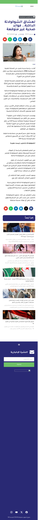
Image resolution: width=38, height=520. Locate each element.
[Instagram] (11, 512)
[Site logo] (19, 6)
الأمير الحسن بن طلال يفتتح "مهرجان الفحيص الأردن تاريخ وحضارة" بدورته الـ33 (20, 235)
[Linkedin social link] (19, 2)
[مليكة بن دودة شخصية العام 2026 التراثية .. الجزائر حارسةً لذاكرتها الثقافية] (19, 272)
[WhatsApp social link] (17, 2)
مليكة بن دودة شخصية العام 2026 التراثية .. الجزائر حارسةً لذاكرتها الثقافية (19, 280)
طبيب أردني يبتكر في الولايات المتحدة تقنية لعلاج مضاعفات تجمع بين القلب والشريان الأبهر (21, 301)
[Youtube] (16, 512)
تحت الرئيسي (29, 17)
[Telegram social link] (14, 2)
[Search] (3, 6)
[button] (30, 39)
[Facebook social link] (23, 2)
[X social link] (21, 2)
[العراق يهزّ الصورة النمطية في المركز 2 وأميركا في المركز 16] (19, 314)
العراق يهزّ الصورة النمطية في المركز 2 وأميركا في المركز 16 (19, 322)
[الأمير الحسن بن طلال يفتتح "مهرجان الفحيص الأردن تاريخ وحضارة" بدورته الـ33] (19, 227)
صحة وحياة (22, 17)
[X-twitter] (21, 512)
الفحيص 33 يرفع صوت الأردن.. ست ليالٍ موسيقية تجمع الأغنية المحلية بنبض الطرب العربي (19, 257)
